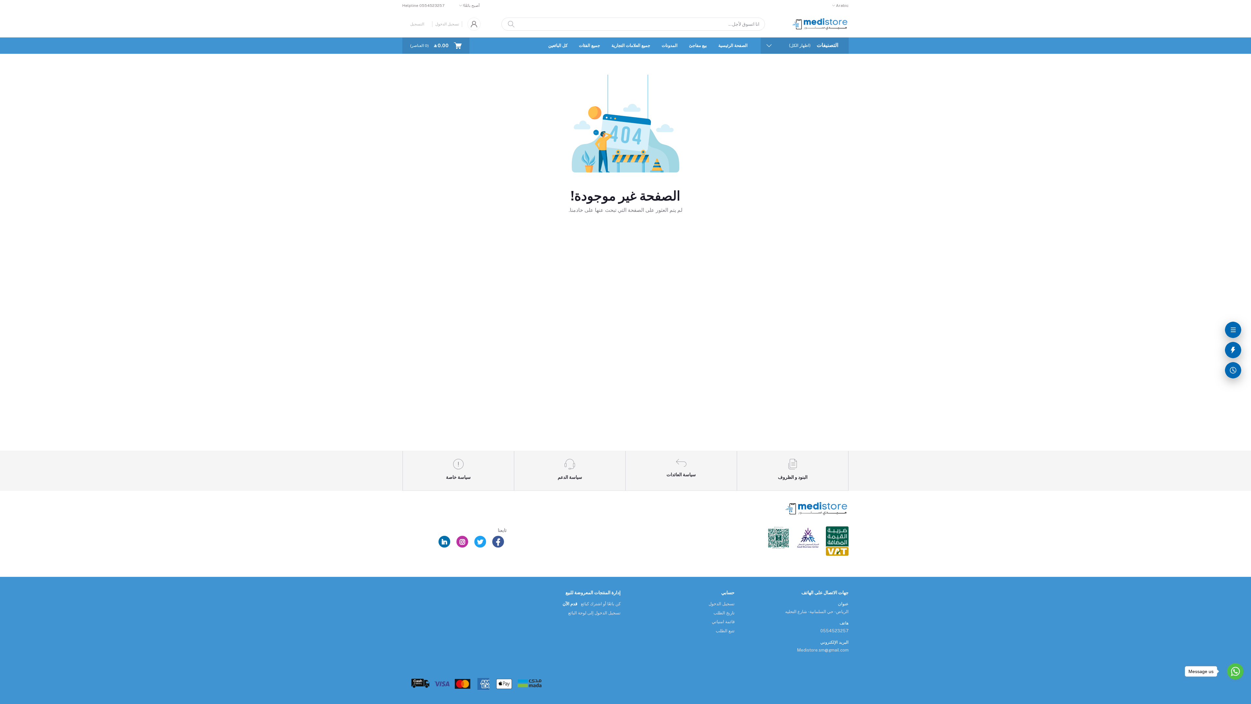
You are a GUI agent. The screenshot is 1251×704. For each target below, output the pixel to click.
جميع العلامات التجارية (630, 45)
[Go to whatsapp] (1235, 671)
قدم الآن (570, 603)
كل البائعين (558, 45)
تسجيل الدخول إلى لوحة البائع (594, 612)
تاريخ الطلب (724, 612)
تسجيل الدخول (447, 24)
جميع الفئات (589, 45)
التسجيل (417, 24)
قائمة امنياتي (723, 621)
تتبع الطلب (725, 630)
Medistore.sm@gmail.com (823, 650)
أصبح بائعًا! (471, 5)
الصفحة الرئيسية (733, 45)
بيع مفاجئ (698, 45)
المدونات (670, 45)
